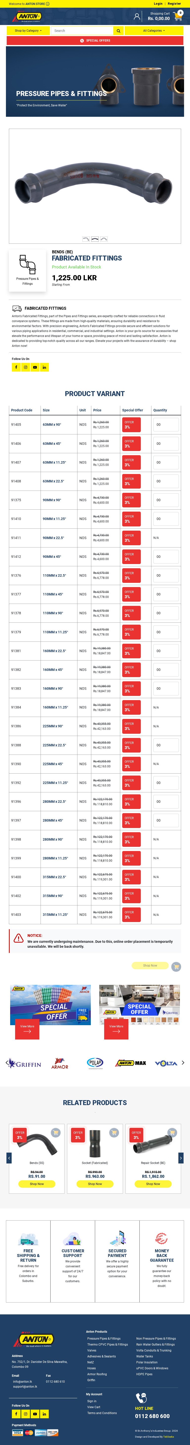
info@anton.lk (22, 1381)
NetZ (90, 1362)
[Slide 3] (104, 237)
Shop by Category (27, 30)
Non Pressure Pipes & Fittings (156, 1338)
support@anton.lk (25, 1386)
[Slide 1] (86, 237)
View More (27, 1026)
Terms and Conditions (102, 1413)
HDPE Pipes (144, 1374)
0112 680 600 (152, 1416)
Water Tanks (144, 1356)
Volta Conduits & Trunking (153, 1350)
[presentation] (6, 1062)
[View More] (24, 1032)
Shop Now (37, 1184)
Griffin (91, 1380)
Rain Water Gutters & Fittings (155, 1344)
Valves (91, 1350)
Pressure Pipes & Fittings (103, 1338)
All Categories (153, 30)
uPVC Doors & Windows (152, 1368)
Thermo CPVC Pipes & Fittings (107, 1344)
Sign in (91, 1401)
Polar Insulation (147, 1362)
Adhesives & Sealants (101, 1356)
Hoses (91, 1368)
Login (158, 3)
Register (174, 3)
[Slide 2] (95, 237)
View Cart (93, 1407)
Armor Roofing (97, 1374)
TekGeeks (168, 1436)
